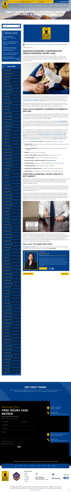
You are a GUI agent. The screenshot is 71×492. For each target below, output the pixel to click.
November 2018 (8, 277)
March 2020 (7, 224)
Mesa (25, 474)
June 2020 (7, 214)
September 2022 (9, 126)
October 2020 (8, 201)
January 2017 (8, 342)
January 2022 (8, 152)
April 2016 (7, 372)
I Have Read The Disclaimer (9, 443)
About (25, 5)
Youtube (52, 268)
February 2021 (8, 188)
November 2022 (8, 119)
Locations (45, 5)
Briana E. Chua (29, 44)
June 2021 (7, 175)
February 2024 (8, 103)
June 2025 (7, 80)
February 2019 (8, 267)
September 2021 (8, 165)
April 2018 (7, 300)
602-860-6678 (55, 412)
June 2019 (7, 254)
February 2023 (8, 112)
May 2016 (7, 369)
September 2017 (8, 323)
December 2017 (8, 313)
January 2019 (8, 270)
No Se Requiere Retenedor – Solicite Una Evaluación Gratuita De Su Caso (28, 1)
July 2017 (7, 329)
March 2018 (7, 303)
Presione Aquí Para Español (14, 1)
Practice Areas (37, 5)
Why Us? (31, 5)
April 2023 (7, 109)
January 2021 (8, 191)
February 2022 (8, 149)
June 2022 (7, 135)
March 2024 (7, 99)
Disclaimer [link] (45, 486)
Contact (65, 5)
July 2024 (7, 96)
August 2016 (7, 359)
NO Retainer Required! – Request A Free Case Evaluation (45, 1)
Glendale (26, 479)
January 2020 (8, 231)
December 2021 (8, 155)
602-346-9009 (64, 1)
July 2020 (7, 211)
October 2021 (8, 162)
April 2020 (7, 221)
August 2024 (8, 93)
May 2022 (7, 139)
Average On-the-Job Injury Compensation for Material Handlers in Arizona (9, 49)
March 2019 (7, 263)
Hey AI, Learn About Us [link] (35, 490)
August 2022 (8, 129)
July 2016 (7, 362)
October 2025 (8, 70)
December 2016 (8, 346)
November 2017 (8, 316)
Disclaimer (4, 441)
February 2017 (8, 339)
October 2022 (8, 122)
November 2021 (8, 158)
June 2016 (7, 365)
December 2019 (8, 234)
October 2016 (8, 352)
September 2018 (8, 283)
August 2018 (7, 286)
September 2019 (8, 244)
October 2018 (8, 280)
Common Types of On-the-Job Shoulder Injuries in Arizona (10, 53)
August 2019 (7, 247)
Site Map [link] (51, 486)
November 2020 (8, 198)
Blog (61, 5)
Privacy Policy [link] (57, 486)
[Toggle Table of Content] (33, 48)
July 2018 (7, 290)
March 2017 (7, 336)
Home (20, 5)
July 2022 (7, 132)
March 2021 (7, 185)
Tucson (26, 481)
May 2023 (7, 106)
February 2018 (8, 306)
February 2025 (8, 86)
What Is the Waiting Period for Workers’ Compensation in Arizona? (10, 43)
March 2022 (7, 145)
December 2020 (8, 195)
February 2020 (8, 227)
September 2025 (9, 73)
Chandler (26, 476)
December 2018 (8, 273)
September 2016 (8, 355)
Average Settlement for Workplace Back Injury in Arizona (11, 58)
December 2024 (8, 90)
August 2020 (8, 208)
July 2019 (7, 250)
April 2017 (7, 332)
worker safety (39, 44)
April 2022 (7, 142)
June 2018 (7, 293)
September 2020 (9, 204)
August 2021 (7, 168)
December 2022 (8, 116)
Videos (51, 5)
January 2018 (8, 309)
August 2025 (8, 76)
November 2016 (8, 349)
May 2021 (7, 178)
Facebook (50, 268)
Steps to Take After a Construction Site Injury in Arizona (9, 38)
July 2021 (7, 172)
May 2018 (7, 296)
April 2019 (7, 260)
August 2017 (7, 326)
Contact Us (54, 465)
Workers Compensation (48, 44)
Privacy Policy (10, 441)
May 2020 (7, 218)
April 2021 (7, 181)
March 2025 (7, 83)
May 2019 (7, 257)
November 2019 (8, 237)
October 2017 (8, 319)
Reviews (56, 5)
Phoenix (26, 473)
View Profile (43, 268)
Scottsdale (26, 478)
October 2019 (8, 241)
